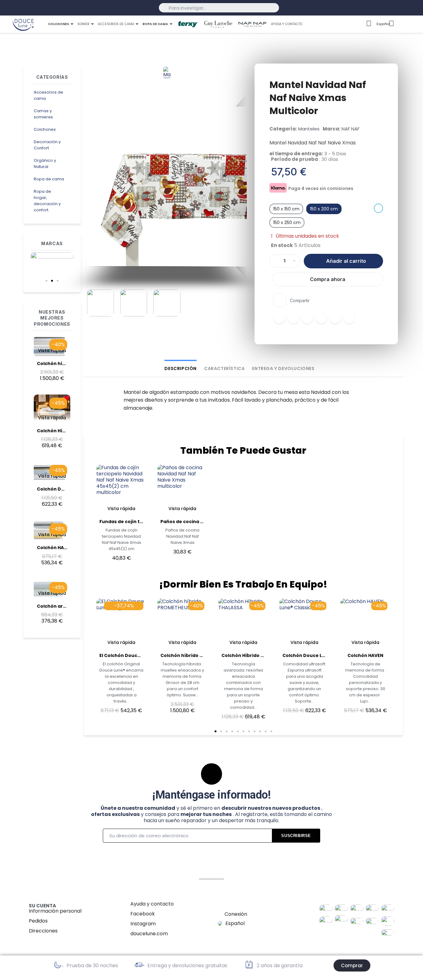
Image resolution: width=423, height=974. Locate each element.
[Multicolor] (378, 208)
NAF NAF (351, 129)
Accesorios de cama (48, 95)
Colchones (45, 129)
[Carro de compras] (412, 24)
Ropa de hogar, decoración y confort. (47, 200)
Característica (224, 368)
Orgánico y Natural (45, 163)
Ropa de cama (49, 179)
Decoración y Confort (47, 145)
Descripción (180, 368)
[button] (46, 281)
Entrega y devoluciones (283, 368)
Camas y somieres (43, 114)
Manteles (309, 129)
